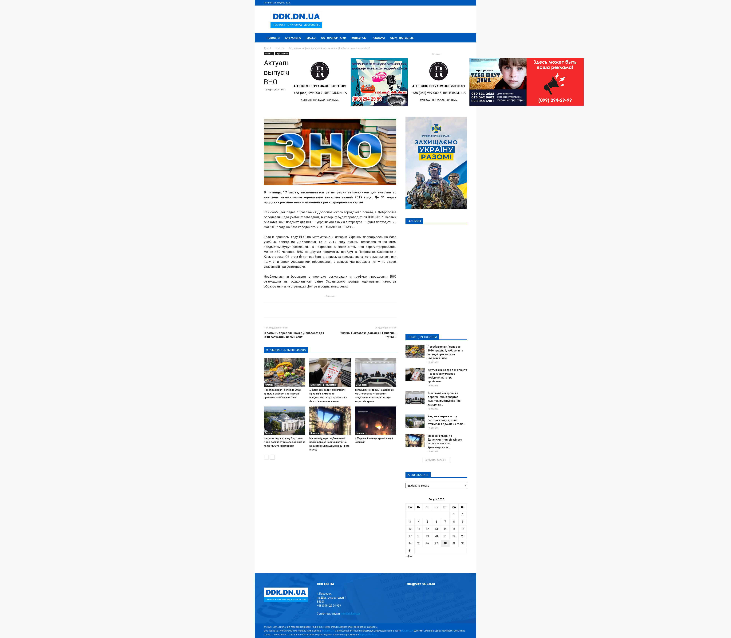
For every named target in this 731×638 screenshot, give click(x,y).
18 (418, 536)
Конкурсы (358, 37)
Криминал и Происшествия (323, 385)
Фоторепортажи (333, 37)
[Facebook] (439, 2)
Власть (268, 433)
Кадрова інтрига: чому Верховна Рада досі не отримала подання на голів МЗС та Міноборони (284, 442)
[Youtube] (464, 2)
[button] (462, 38)
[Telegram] (445, 2)
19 (427, 536)
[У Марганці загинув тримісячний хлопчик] (375, 420)
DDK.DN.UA (328, 630)
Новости (273, 37)
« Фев (409, 556)
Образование (282, 54)
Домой (267, 48)
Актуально (293, 37)
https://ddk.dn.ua (368, 634)
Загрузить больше (435, 460)
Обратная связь (402, 37)
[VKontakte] (458, 2)
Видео (311, 37)
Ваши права (361, 385)
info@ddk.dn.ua (350, 613)
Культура (269, 385)
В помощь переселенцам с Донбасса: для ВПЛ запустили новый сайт (294, 335)
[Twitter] (452, 2)
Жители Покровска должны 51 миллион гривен (368, 335)
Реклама (378, 37)
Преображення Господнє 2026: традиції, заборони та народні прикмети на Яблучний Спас (282, 393)
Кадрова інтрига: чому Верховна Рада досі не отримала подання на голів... (447, 420)
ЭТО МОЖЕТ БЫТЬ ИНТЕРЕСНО (286, 350)
